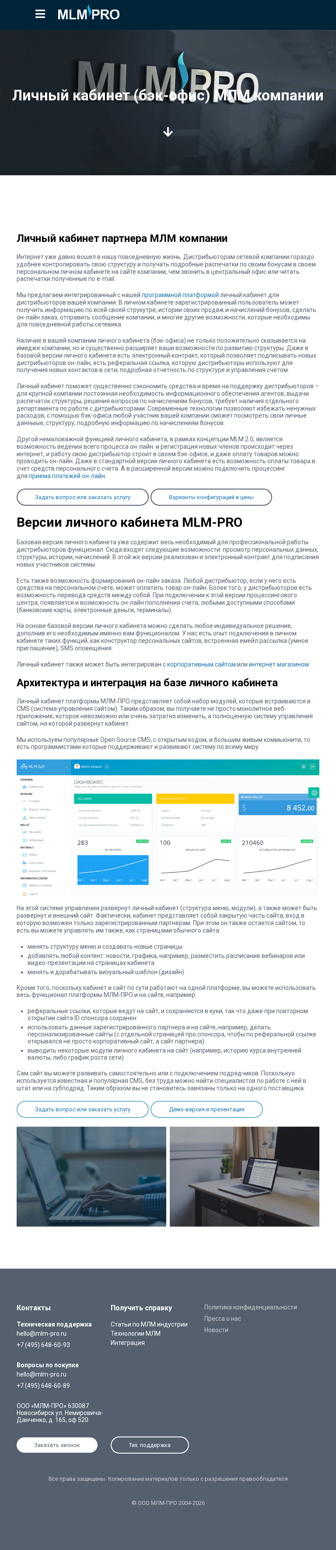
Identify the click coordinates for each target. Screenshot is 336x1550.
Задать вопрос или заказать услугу (82, 497)
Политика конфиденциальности (250, 1307)
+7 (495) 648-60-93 (43, 1344)
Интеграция (128, 1342)
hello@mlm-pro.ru (41, 1333)
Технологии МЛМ (136, 1333)
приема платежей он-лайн (67, 475)
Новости (216, 1330)
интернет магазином (279, 664)
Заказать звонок (57, 1445)
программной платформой (180, 294)
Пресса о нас (222, 1318)
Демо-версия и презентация (207, 1109)
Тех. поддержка (150, 1445)
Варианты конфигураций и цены (211, 497)
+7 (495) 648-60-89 (43, 1385)
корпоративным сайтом (201, 664)
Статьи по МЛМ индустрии (149, 1324)
